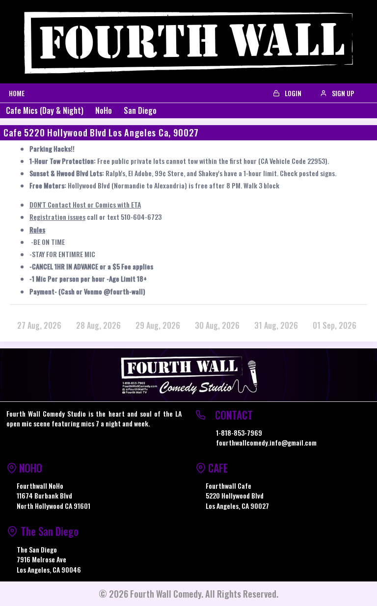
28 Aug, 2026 (98, 325)
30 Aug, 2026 (217, 325)
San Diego (140, 110)
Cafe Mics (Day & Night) (44, 110)
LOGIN (292, 93)
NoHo (103, 110)
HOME (17, 93)
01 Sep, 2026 (334, 325)
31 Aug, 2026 (276, 325)
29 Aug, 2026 (157, 325)
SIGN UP (342, 93)
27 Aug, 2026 (39, 325)
